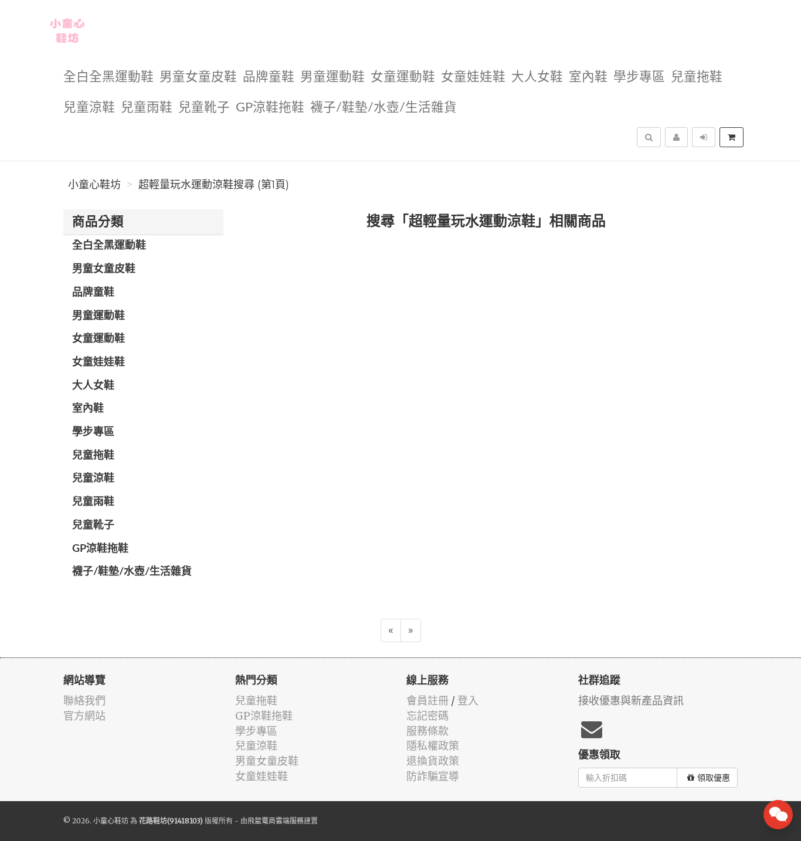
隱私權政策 (432, 745)
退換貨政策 (432, 761)
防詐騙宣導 (432, 776)
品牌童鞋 (268, 77)
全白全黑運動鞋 (108, 77)
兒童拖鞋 (696, 77)
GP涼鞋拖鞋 (270, 107)
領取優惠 (713, 777)
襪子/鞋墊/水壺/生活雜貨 (383, 107)
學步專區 (639, 77)
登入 (467, 700)
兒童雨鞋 (146, 107)
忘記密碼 (427, 716)
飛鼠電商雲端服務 (275, 820)
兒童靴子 (204, 107)
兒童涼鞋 (89, 107)
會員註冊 (427, 700)
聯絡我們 (84, 700)
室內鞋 (588, 77)
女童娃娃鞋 (473, 77)
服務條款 (427, 731)
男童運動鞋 (332, 77)
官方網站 (84, 716)
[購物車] (731, 137)
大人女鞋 (537, 77)
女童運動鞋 (403, 77)
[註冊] (676, 137)
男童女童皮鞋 (198, 77)
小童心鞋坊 (94, 184)
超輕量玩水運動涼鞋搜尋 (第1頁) (213, 184)
